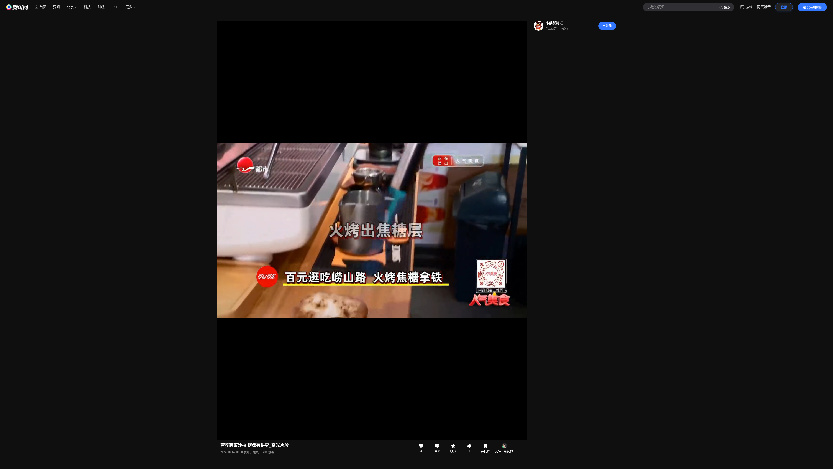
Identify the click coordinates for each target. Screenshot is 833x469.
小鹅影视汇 (554, 23)
